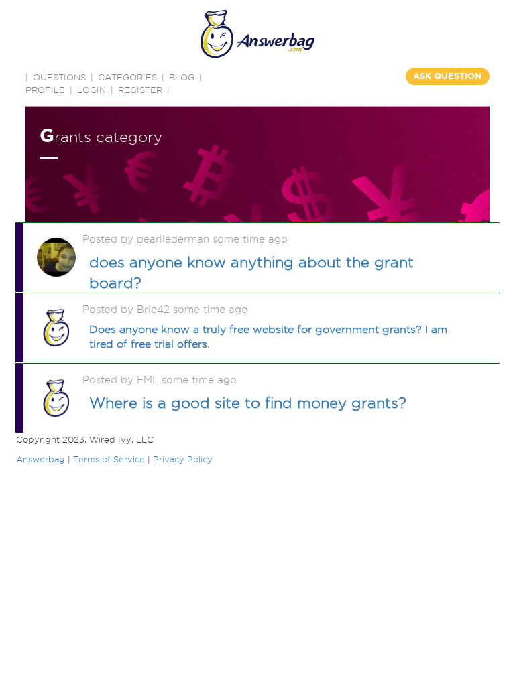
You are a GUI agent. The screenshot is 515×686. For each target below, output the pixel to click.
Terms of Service (109, 459)
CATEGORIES (127, 77)
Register (140, 89)
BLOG (181, 77)
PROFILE (45, 89)
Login (91, 89)
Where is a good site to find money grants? (247, 403)
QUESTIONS (59, 77)
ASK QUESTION (447, 76)
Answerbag (40, 459)
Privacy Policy (183, 459)
